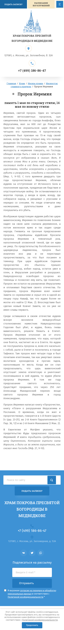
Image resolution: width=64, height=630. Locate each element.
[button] (41, 4)
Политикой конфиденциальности (40, 620)
